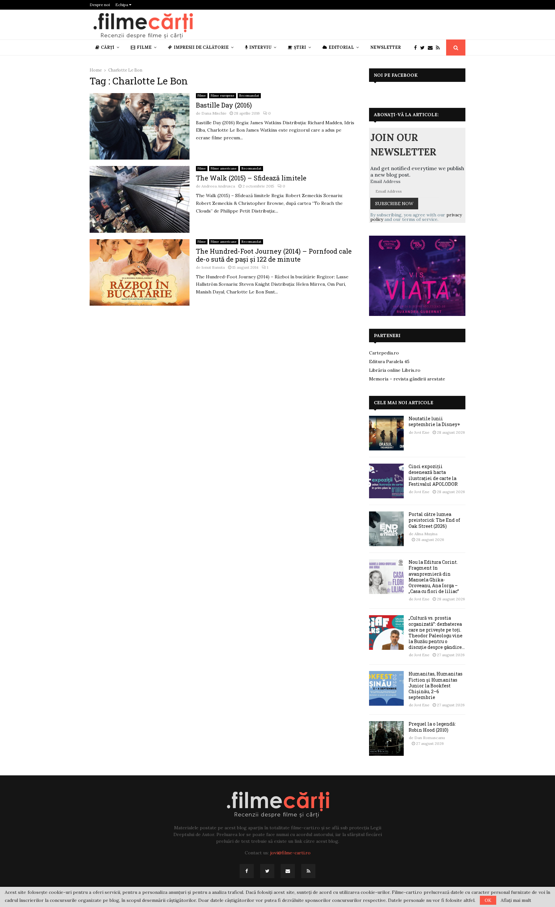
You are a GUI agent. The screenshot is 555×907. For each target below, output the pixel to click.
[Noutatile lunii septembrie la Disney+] (386, 433)
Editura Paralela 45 (389, 361)
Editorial (341, 47)
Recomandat (249, 95)
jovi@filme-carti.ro (290, 853)
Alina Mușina (425, 533)
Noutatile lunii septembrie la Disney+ (434, 421)
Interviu (260, 47)
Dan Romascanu (429, 737)
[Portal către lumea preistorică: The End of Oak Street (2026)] (386, 528)
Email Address (385, 181)
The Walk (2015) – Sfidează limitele (251, 178)
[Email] (432, 48)
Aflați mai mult (516, 900)
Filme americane (224, 168)
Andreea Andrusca (218, 186)
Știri (300, 47)
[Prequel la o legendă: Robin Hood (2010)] (386, 738)
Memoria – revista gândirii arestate (407, 379)
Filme (144, 47)
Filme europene (222, 95)
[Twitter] (424, 48)
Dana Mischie (213, 113)
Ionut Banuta (213, 267)
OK (488, 900)
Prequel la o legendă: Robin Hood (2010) (432, 727)
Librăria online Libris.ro (394, 370)
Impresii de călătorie (201, 47)
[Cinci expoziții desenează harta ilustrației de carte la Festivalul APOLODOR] (386, 481)
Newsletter (385, 47)
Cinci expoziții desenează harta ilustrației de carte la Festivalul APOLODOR (433, 475)
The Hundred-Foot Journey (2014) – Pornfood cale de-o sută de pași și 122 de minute (274, 255)
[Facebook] (417, 48)
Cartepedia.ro (384, 353)
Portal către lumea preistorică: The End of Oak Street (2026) (434, 520)
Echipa (122, 4)
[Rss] (439, 48)
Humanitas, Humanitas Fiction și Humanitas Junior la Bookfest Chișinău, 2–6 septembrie (436, 685)
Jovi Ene (421, 432)
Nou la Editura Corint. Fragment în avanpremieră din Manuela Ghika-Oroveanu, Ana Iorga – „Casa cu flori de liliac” (434, 576)
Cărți (107, 47)
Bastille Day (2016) (224, 105)
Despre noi (100, 4)
